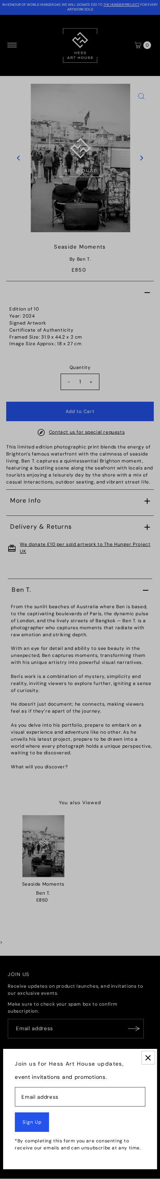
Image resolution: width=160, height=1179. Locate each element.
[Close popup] (148, 1057)
